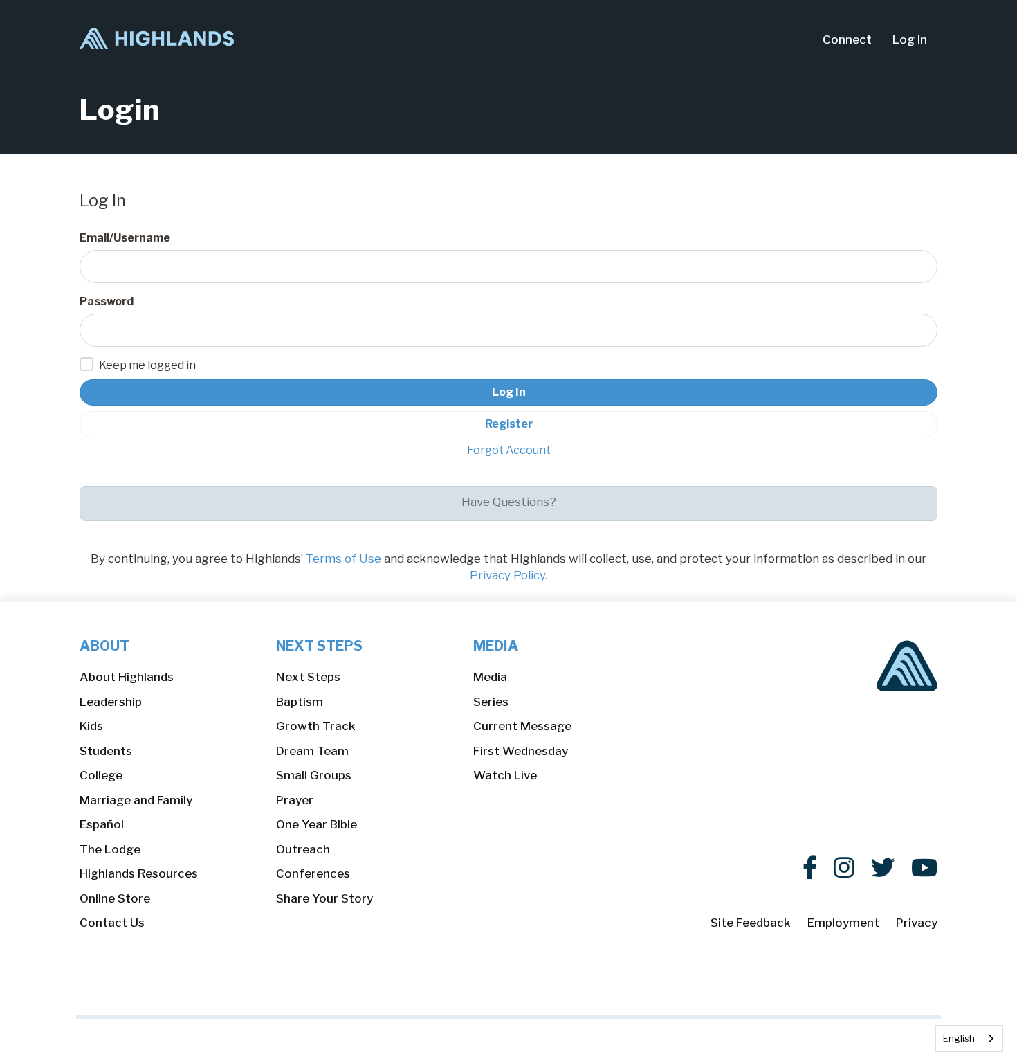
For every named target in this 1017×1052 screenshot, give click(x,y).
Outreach (303, 849)
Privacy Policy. (508, 575)
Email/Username (125, 237)
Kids (91, 726)
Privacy (916, 922)
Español (102, 824)
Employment (843, 922)
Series (490, 702)
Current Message (522, 726)
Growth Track (316, 726)
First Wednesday (520, 751)
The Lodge (110, 849)
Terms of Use (343, 558)
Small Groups (313, 775)
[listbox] (969, 1038)
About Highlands (127, 677)
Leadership (111, 702)
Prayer (294, 800)
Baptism (299, 702)
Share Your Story (324, 898)
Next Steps (308, 677)
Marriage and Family (136, 800)
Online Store (115, 898)
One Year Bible (316, 824)
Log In (909, 39)
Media (490, 677)
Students (106, 751)
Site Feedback (751, 922)
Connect (847, 39)
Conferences (313, 873)
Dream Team (312, 751)
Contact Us (112, 922)
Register (509, 423)
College (101, 775)
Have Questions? (508, 502)
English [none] (959, 1038)
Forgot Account (509, 450)
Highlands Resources (139, 873)
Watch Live (505, 775)
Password (107, 301)
